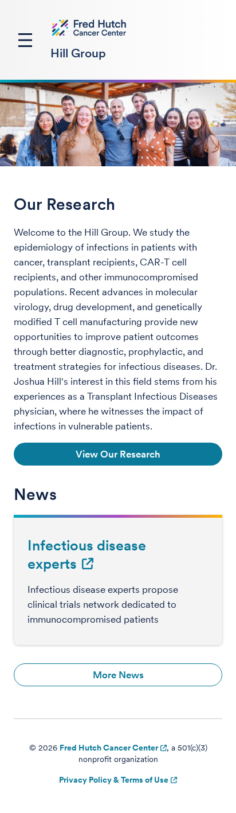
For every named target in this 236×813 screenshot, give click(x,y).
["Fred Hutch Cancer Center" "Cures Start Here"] (89, 27)
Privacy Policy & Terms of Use (113, 779)
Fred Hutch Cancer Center (109, 747)
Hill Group (78, 53)
